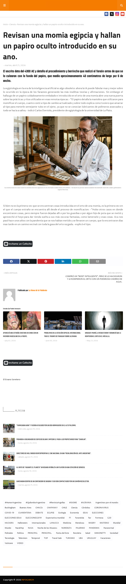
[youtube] (122, 14)
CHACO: (39, 507)
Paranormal (109, 528)
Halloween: (23, 523)
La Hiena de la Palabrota (37, 290)
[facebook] (106, 14)
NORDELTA (66, 528)
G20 (109, 518)
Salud (87, 533)
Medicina (67, 523)
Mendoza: (79, 523)
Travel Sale (57, 538)
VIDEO (20, 543)
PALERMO (80, 528)
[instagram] (117, 14)
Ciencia (12, 24)
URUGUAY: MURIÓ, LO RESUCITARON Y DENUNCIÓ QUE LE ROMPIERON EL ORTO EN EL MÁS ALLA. (103, 334)
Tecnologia (9, 538)
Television (22, 538)
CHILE (64, 507)
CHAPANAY (52, 507)
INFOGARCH (27, 579)
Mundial (116, 523)
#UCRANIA (86, 502)
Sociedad (114, 533)
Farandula (79, 518)
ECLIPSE (50, 513)
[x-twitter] (112, 14)
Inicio (5, 24)
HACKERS (9, 523)
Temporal (35, 538)
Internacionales (39, 523)
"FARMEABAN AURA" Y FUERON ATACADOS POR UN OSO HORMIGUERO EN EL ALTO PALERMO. (46, 425)
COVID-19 (9, 513)
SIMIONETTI (100, 533)
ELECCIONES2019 (34, 518)
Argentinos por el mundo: (106, 502)
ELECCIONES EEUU (13, 518)
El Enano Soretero (11, 379)
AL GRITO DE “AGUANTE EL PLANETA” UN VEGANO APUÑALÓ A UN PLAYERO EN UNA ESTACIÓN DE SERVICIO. (50, 467)
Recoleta (77, 533)
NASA (30, 528)
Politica (20, 533)
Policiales (9, 533)
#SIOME (73, 502)
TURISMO (70, 538)
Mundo (8, 528)
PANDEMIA (94, 528)
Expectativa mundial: (55, 518)
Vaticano (9, 543)
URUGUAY (91, 538)
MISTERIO (104, 523)
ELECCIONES (97, 513)
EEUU (85, 513)
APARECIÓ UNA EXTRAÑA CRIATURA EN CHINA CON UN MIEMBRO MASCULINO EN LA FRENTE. (20, 334)
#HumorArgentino (13, 502)
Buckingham (10, 507)
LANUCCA (54, 523)
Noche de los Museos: (47, 528)
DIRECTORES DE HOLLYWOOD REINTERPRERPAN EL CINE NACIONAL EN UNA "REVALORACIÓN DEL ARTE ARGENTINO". (53, 453)
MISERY (92, 523)
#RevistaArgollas (57, 502)
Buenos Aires (25, 507)
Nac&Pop (19, 528)
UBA (81, 538)
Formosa (99, 518)
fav (89, 518)
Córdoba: (86, 507)
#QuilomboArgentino (35, 502)
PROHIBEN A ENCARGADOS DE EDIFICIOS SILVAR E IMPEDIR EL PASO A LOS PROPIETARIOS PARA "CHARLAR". (51, 439)
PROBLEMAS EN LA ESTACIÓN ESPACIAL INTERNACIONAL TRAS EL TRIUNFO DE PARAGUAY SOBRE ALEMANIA (62, 334)
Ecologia (62, 513)
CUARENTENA (24, 513)
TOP (46, 538)
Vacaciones (105, 538)
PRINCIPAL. (47, 533)
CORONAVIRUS (101, 507)
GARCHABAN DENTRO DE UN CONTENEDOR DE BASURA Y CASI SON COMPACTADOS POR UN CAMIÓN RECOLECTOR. (52, 481)
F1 (70, 518)
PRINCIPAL (32, 533)
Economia (74, 513)
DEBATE (39, 513)
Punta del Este (62, 533)
